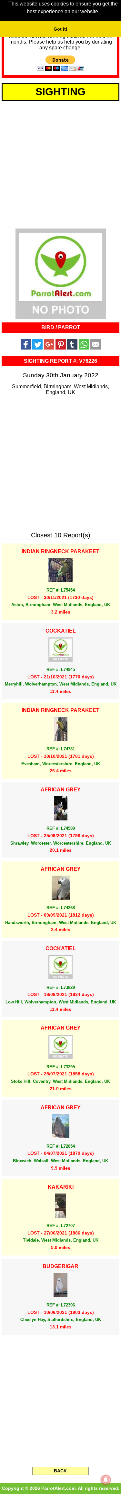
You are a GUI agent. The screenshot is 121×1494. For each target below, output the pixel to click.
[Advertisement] (60, 163)
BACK (60, 1470)
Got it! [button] (60, 29)
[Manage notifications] (106, 1480)
